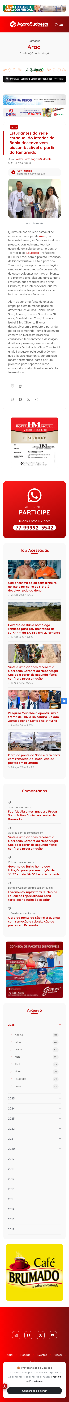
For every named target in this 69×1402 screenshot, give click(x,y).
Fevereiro (36, 1078)
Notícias (25, 1354)
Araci (14, 127)
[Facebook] (20, 398)
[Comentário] (12, 385)
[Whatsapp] (12, 398)
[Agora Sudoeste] (29, 24)
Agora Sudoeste (42, 159)
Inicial (9, 1354)
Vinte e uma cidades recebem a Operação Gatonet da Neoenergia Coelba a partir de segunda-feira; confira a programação (33, 672)
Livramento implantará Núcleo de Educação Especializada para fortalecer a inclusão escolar (32, 896)
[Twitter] (41, 1335)
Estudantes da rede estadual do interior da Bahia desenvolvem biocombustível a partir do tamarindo (32, 143)
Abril (36, 1064)
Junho (36, 1049)
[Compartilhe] (36, 398)
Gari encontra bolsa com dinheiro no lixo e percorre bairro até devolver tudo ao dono (32, 586)
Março (36, 1071)
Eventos (42, 1354)
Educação (32, 253)
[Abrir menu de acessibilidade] (4, 1386)
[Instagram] (16, 1335)
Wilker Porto (23, 159)
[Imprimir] (20, 385)
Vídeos (58, 1354)
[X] (28, 398)
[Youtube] (53, 1335)
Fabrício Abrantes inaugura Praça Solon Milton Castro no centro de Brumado (32, 815)
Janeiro (36, 1086)
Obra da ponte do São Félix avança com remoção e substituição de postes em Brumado (34, 759)
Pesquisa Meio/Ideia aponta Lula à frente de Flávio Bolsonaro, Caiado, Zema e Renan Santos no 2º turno (34, 717)
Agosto (36, 1034)
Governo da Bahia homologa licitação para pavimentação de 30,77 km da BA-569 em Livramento (34, 629)
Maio (36, 1056)
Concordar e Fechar (34, 1390)
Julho (36, 1042)
